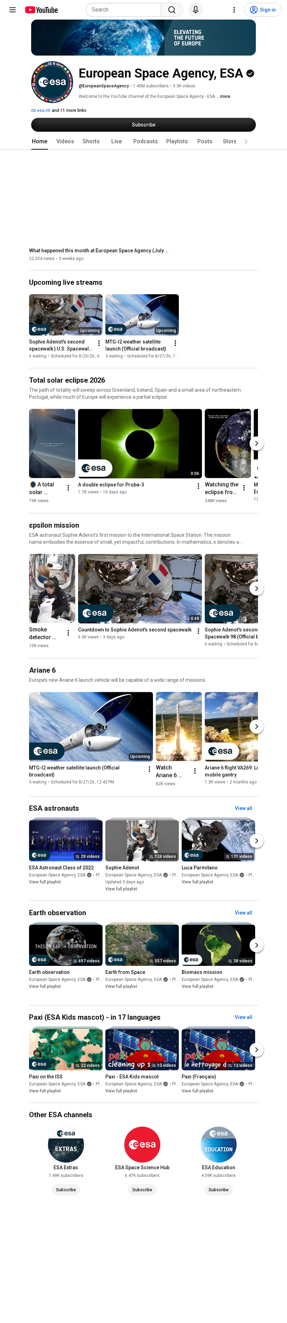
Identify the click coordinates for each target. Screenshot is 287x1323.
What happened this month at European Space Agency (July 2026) (99, 250)
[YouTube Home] (41, 10)
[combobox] (125, 10)
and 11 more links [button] (69, 110)
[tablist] (143, 141)
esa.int (43, 110)
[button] (246, 141)
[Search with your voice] (196, 10)
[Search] (172, 10)
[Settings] (234, 10)
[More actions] (99, 343)
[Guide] (12, 10)
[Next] (257, 443)
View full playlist (45, 882)
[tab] (39, 141)
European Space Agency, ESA (57, 875)
